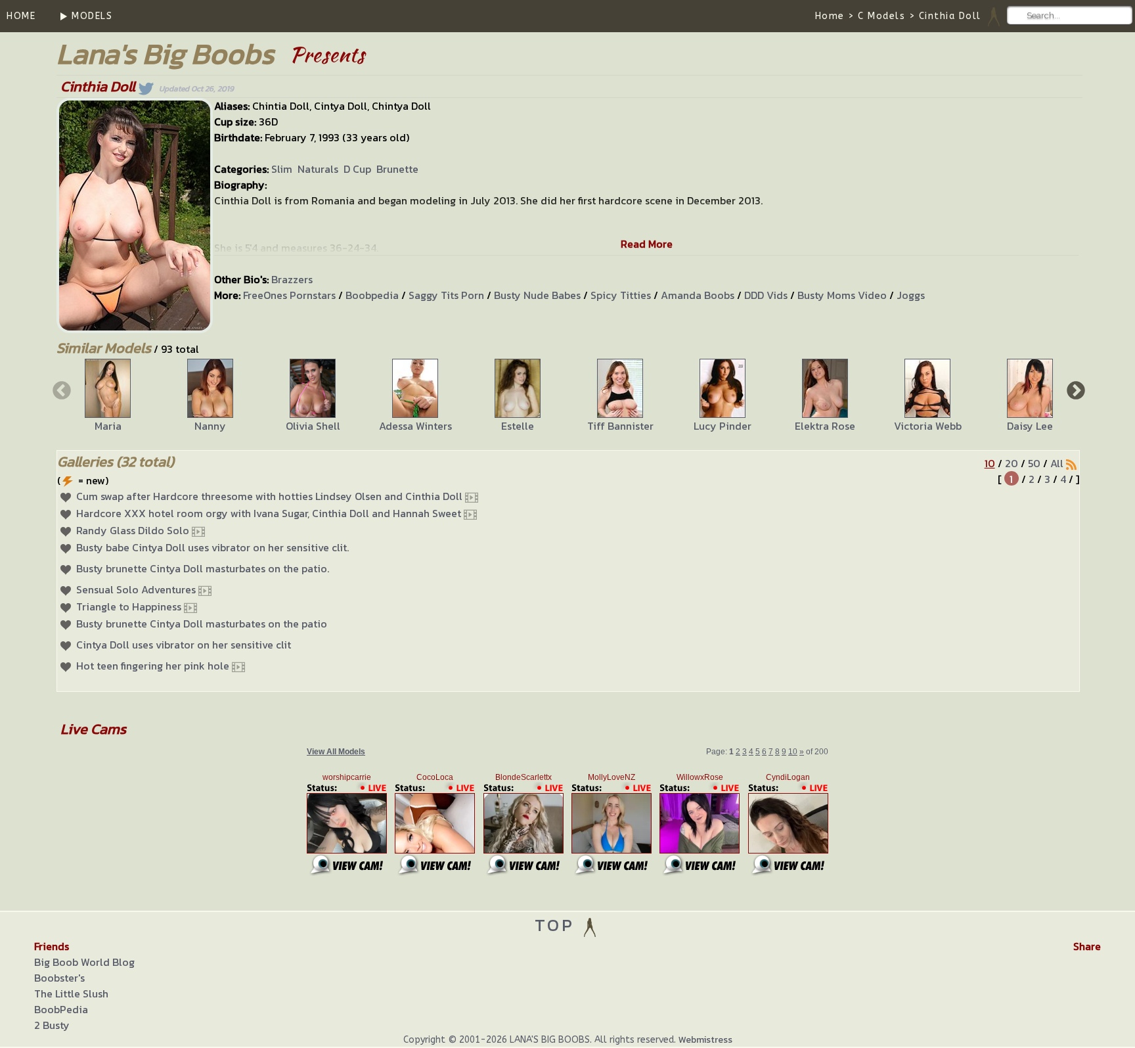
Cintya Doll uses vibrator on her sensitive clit (183, 644)
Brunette (397, 169)
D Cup (357, 169)
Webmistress (705, 1040)
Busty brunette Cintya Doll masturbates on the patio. (202, 568)
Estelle (517, 426)
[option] (107, 396)
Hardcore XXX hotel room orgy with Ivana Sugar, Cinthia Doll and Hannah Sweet (268, 513)
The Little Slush (71, 993)
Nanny (210, 426)
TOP (558, 925)
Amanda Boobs (697, 295)
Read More (647, 244)
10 (990, 463)
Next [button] (1074, 389)
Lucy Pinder (722, 426)
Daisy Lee (1030, 426)
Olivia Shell (313, 426)
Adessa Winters (415, 426)
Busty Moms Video (842, 295)
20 (1011, 463)
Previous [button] (60, 389)
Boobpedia (372, 295)
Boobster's (59, 978)
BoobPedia (61, 1009)
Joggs (911, 295)
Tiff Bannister (620, 426)
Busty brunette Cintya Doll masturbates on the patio (201, 623)
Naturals (318, 169)
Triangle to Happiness (128, 606)
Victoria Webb (928, 426)
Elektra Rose (825, 426)
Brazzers (292, 279)
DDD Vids (766, 295)
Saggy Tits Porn (446, 295)
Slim (281, 169)
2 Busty (52, 1025)
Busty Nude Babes (537, 295)
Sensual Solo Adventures (136, 589)
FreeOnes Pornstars (289, 295)
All (1056, 463)
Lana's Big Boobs (165, 53)
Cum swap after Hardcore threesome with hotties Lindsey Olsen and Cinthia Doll (269, 496)
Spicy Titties (620, 295)
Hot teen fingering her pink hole (152, 665)
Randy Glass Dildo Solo (132, 530)
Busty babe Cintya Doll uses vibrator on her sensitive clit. (212, 547)
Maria (108, 426)
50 (1034, 463)
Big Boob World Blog (84, 962)
